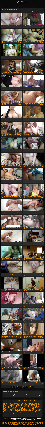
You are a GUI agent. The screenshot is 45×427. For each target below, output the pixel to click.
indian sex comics (9, 412)
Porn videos (36, 422)
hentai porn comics (6, 411)
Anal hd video (41, 422)
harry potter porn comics (18, 410)
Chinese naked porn (8, 423)
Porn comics (22, 1)
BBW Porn (22, 420)
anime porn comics (12, 403)
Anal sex (18, 420)
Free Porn (2, 420)
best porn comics (25, 404)
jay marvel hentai (34, 412)
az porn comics (32, 403)
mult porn (38, 414)
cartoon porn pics (9, 405)
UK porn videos (14, 420)
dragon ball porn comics (20, 406)
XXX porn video (29, 424)
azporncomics (6, 404)
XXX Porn (10, 420)
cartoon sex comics (22, 405)
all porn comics (30, 402)
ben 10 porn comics (18, 404)
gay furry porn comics (10, 409)
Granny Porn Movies (21, 422)
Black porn (34, 424)
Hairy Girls (2, 423)
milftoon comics (17, 414)
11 (27, 386)
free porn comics (31, 407)
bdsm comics (11, 404)
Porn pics (25, 420)
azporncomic (37, 403)
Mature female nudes (27, 423)
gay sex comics (18, 409)
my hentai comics (10, 415)
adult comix (17, 402)
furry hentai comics (12, 408)
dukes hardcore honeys (29, 406)
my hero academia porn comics (19, 415)
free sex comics (37, 407)
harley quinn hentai (9, 410)
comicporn (35, 405)
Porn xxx (25, 422)
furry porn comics (20, 408)
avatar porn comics (19, 403)
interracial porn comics (26, 412)
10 (25, 386)
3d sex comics (12, 402)
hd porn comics (26, 410)
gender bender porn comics (26, 409)
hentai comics (37, 410)
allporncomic (35, 402)
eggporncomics (37, 406)
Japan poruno (30, 421)
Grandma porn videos (20, 423)
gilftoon (33, 409)
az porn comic (26, 403)
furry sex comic (26, 408)
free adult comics (24, 407)
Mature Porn (25, 424)
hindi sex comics (25, 411)
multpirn (4, 415)
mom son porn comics (32, 414)
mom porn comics (24, 414)
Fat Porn (21, 424)
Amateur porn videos (31, 422)
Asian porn (34, 421)
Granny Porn (7, 422)
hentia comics (18, 411)
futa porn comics (33, 408)
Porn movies (12, 422)
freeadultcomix (6, 408)
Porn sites (15, 422)
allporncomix (5, 403)
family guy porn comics (16, 407)
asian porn (19, 421)
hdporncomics (32, 410)
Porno (41, 423)
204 (30, 386)
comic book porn (30, 405)
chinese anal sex (14, 421)
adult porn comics (23, 402)
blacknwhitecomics (32, 404)
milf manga (8, 414)
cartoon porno (16, 405)
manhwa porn (34, 413)
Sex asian (17, 424)
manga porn (25, 413)
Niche (12, 5)
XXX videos (6, 420)
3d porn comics (6, 402)
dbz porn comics (12, 406)
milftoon (12, 414)
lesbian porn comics (9, 413)
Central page (5, 5)
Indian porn (42, 420)
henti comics (13, 411)
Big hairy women (8, 421)
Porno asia (14, 424)
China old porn (39, 421)
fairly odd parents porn (7, 407)
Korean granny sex (31, 420)
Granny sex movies (24, 421)
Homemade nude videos (35, 423)
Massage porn (14, 423)
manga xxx (30, 413)
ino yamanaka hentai (17, 412)
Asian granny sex (37, 420)
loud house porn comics (17, 413)
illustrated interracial (32, 411)
